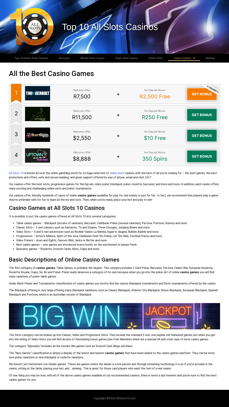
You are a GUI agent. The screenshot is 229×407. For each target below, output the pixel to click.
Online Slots (155, 58)
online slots (117, 173)
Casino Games (182, 58)
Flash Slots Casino (126, 58)
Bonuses (64, 58)
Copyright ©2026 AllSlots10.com (114, 398)
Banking (210, 58)
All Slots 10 (16, 173)
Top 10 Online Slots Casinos (31, 58)
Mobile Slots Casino (92, 58)
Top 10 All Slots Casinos (110, 27)
